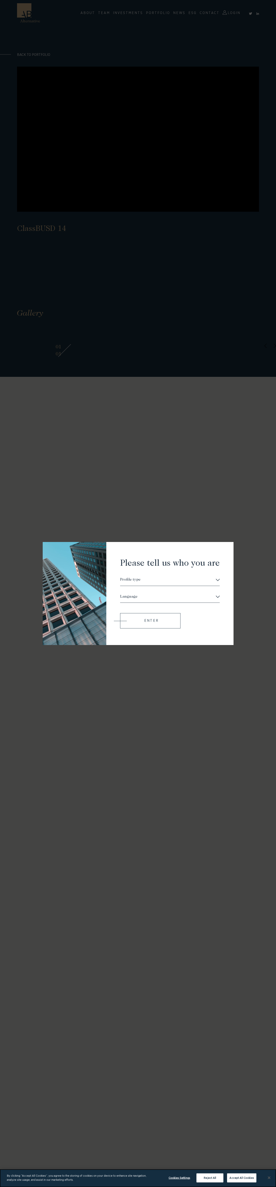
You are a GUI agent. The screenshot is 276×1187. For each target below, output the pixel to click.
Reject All (210, 1177)
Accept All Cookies (241, 1177)
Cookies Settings (179, 1177)
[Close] (269, 1177)
